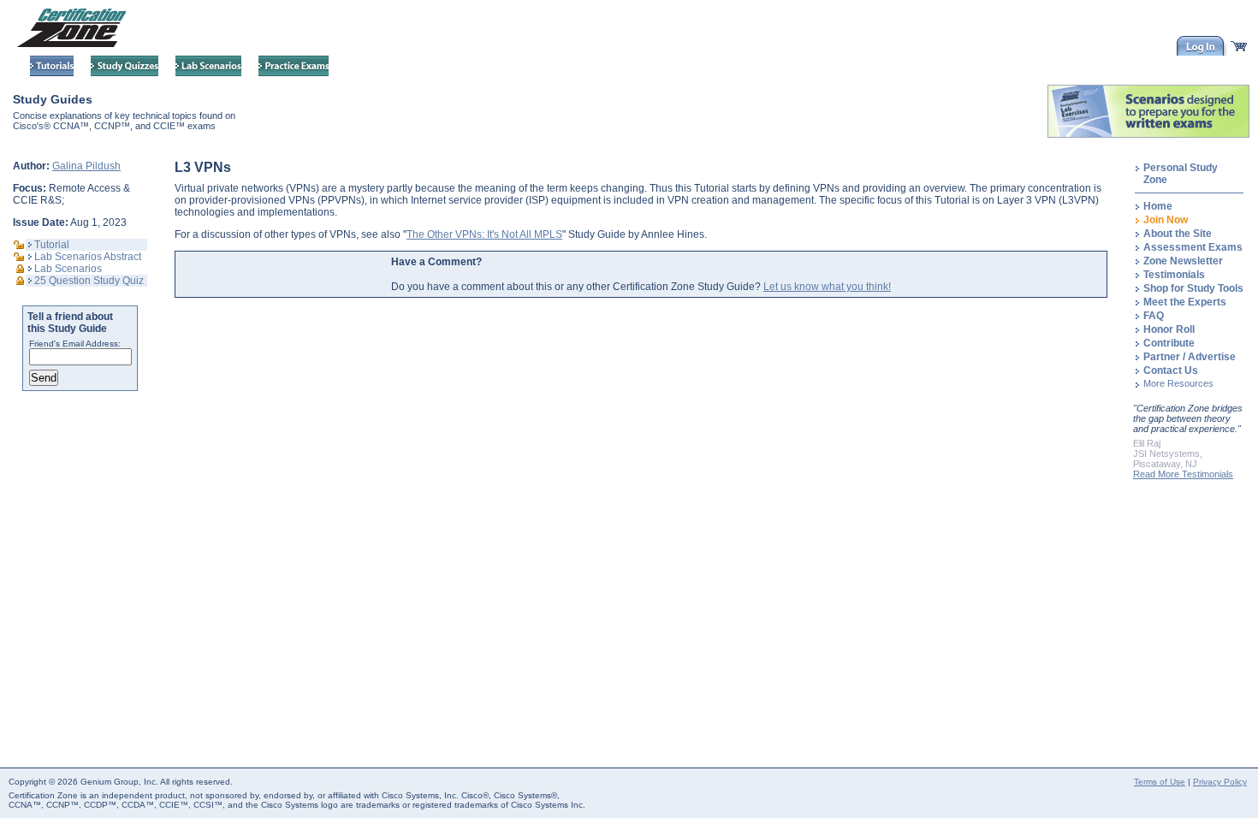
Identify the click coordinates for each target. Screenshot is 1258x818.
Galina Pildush (86, 166)
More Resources (1178, 383)
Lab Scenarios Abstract (87, 257)
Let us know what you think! (827, 287)
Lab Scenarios (68, 269)
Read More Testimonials (1183, 474)
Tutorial (51, 245)
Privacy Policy (1220, 781)
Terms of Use (1159, 781)
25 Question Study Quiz (89, 281)
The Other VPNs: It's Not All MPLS (484, 234)
